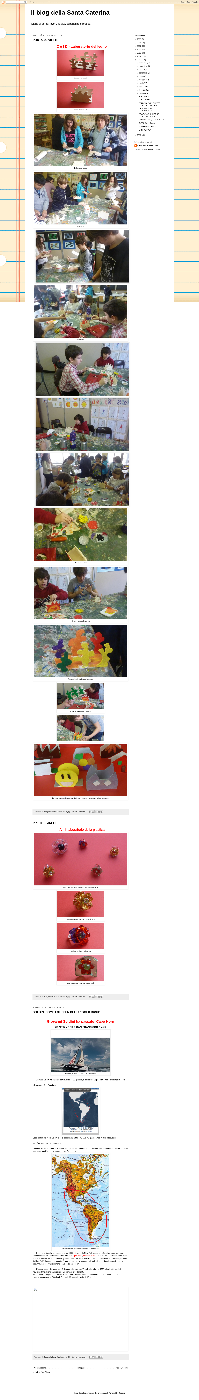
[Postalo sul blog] (93, 811)
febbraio (142, 90)
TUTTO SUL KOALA (147, 123)
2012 (139, 135)
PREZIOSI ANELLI (45, 823)
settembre (143, 73)
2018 (139, 43)
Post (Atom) (45, 1372)
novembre (143, 66)
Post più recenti (40, 1368)
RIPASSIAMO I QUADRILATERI (151, 120)
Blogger (122, 1393)
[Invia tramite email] (90, 811)
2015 (139, 53)
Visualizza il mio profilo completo (147, 149)
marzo (142, 87)
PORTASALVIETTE (45, 40)
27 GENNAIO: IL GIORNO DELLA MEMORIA (149, 115)
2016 (139, 49)
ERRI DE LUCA (145, 130)
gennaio (142, 93)
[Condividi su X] (95, 811)
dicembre (143, 63)
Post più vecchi (122, 1368)
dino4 (105, 1393)
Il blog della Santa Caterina (70, 12)
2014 (139, 56)
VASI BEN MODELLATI (148, 127)
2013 (139, 60)
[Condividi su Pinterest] (101, 811)
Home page (80, 1368)
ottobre (142, 70)
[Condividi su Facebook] (98, 811)
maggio (142, 80)
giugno (142, 76)
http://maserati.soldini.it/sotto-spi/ (47, 1143)
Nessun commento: (79, 812)
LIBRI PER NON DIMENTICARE (146, 110)
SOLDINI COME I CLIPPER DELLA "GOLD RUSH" (66, 1012)
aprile (141, 83)
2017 (139, 46)
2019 (139, 39)
